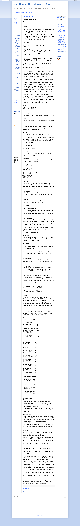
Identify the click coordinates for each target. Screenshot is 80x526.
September (16, 90)
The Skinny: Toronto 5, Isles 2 (17, 47)
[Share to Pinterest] (35, 485)
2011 (15, 101)
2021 (15, 21)
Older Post (53, 491)
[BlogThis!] (33, 485)
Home (39, 491)
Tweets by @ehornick (60, 56)
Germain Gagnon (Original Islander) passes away (61, 34)
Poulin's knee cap (60, 24)
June (16, 93)
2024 (15, 18)
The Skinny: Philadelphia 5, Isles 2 (17, 41)
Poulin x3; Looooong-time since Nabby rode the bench (17, 60)
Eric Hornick (60, 59)
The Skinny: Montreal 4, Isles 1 (62, 51)
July (15, 92)
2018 (15, 24)
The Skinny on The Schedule (61, 29)
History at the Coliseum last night (17, 53)
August (16, 91)
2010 (15, 102)
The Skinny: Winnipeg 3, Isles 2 (17, 35)
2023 (15, 19)
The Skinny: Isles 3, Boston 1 (17, 86)
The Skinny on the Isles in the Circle (17, 64)
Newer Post (24, 491)
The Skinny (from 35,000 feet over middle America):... (17, 44)
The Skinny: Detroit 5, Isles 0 (17, 33)
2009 (15, 103)
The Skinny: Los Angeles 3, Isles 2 (17, 58)
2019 (15, 23)
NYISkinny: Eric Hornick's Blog (32, 4)
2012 (15, 100)
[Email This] (32, 485)
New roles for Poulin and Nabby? (17, 70)
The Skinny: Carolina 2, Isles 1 (62, 48)
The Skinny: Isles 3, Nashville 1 (17, 69)
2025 (15, 17)
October (16, 89)
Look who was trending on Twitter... (17, 56)
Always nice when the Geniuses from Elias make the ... (17, 73)
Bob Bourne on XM (17, 37)
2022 (15, 20)
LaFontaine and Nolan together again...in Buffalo (17, 67)
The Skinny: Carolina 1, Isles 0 (17, 82)
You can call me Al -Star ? (61, 39)
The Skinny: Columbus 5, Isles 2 (17, 78)
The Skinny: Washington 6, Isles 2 (17, 84)
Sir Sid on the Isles (17, 42)
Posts (15, 124)
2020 (15, 22)
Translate (63, 17)
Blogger (41, 515)
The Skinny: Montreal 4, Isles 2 (17, 76)
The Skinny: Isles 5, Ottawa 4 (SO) (17, 87)
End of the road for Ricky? (17, 38)
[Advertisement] (17, 141)
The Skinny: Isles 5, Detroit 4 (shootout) (17, 51)
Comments (16, 125)
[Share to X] (34, 485)
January (16, 99)
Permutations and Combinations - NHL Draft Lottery (62, 44)
